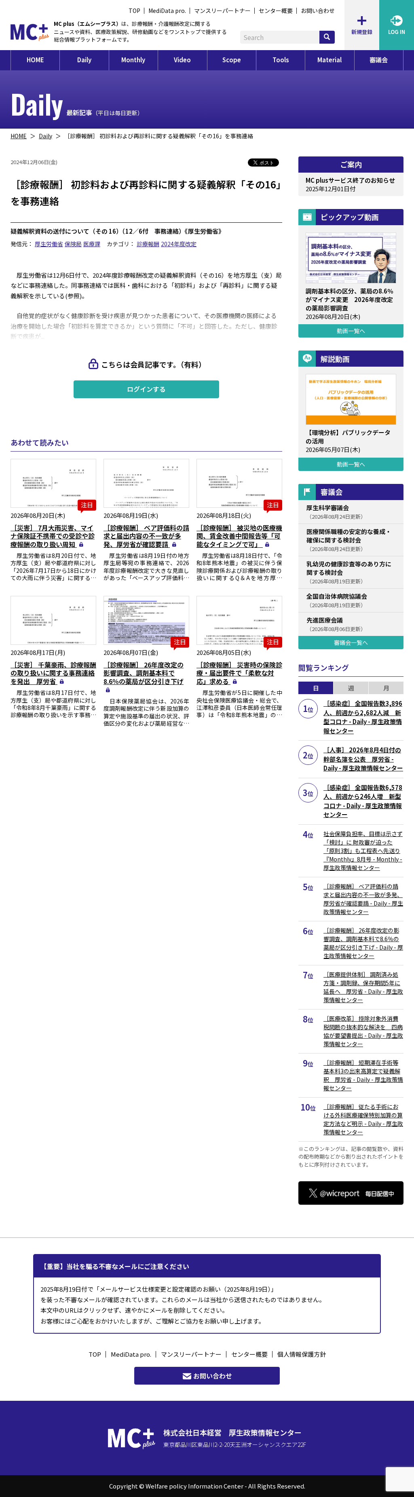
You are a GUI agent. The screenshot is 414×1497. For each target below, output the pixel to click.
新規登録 (361, 32)
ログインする (146, 389)
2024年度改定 (178, 244)
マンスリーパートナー (222, 10)
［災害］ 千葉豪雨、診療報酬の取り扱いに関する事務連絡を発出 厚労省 (53, 673)
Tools (280, 59)
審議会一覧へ (351, 642)
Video (182, 59)
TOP (134, 10)
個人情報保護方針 (301, 1354)
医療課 (91, 244)
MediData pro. (167, 10)
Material (329, 59)
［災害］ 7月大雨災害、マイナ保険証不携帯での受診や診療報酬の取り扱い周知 (53, 536)
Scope (231, 59)
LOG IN (396, 32)
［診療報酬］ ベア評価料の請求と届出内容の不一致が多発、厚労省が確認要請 (146, 536)
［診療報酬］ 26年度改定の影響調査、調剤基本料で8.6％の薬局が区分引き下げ (144, 673)
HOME (35, 59)
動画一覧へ (351, 331)
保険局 (73, 244)
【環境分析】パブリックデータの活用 (348, 436)
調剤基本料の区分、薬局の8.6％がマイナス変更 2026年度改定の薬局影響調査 (349, 299)
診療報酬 (148, 244)
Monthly (133, 59)
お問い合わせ (318, 10)
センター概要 (276, 10)
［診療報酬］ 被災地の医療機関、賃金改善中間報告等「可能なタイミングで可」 (239, 536)
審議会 (379, 59)
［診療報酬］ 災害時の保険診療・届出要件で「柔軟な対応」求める (239, 673)
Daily (84, 59)
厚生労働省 (49, 244)
